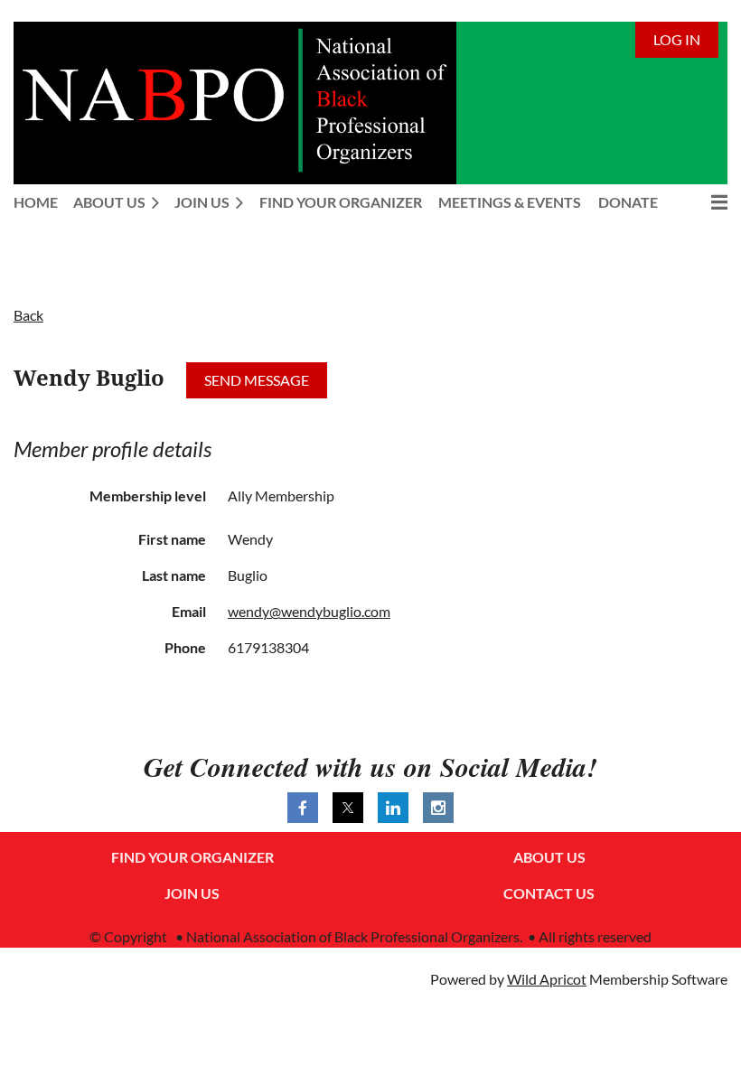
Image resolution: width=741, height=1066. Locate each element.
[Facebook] (302, 807)
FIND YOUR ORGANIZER (192, 856)
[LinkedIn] (393, 807)
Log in (676, 39)
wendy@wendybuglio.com (309, 611)
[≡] (700, 202)
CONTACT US (549, 893)
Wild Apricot (546, 978)
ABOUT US (549, 856)
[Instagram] (438, 807)
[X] (348, 807)
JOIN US (192, 893)
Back (28, 314)
